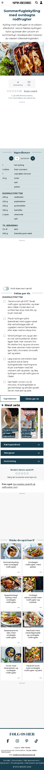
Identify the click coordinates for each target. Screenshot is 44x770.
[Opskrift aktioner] (18, 572)
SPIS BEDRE (22, 2)
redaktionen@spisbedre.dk (24, 755)
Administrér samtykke (34, 763)
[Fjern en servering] (11, 158)
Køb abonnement (31, 760)
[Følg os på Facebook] (8, 741)
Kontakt (6, 760)
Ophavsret (4, 763)
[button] (10, 423)
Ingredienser (10, 399)
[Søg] (36, 2)
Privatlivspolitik (17, 763)
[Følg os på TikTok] (36, 741)
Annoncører (17, 760)
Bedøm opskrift (30, 91)
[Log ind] (41, 2)
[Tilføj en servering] (33, 158)
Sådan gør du (32, 399)
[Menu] (5, 3)
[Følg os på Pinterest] (26, 741)
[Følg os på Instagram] (17, 741)
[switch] (6, 288)
